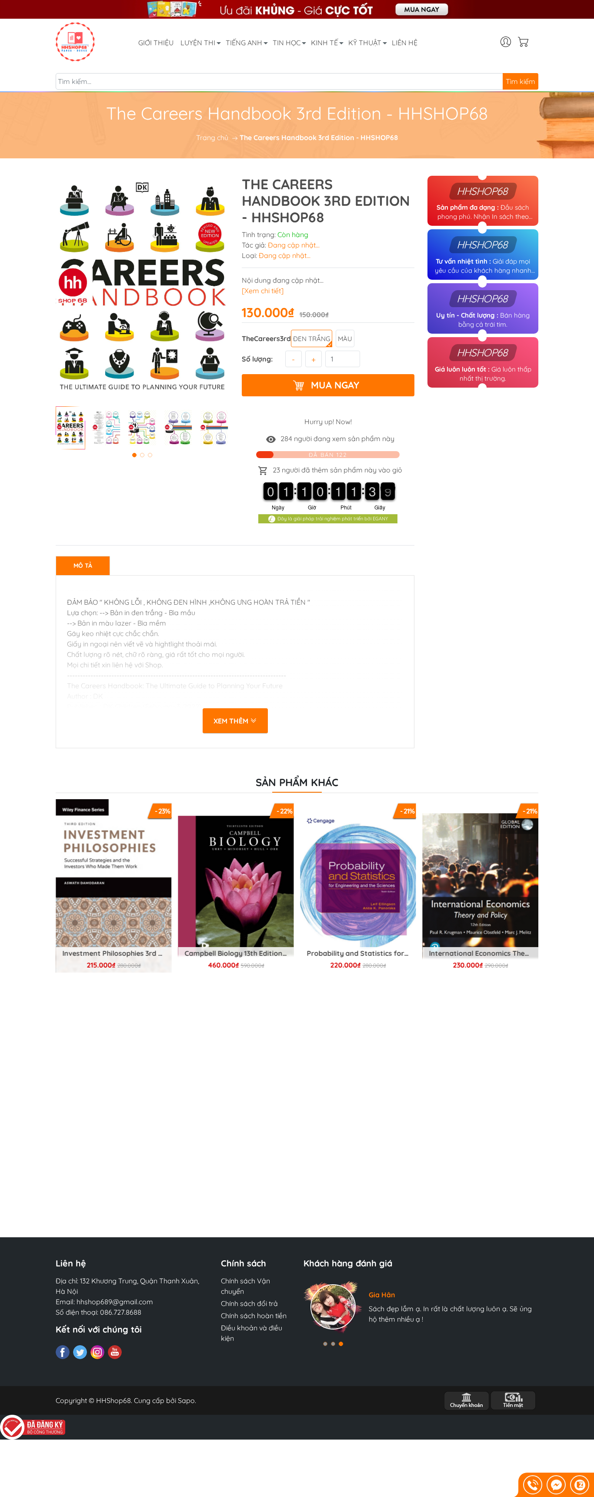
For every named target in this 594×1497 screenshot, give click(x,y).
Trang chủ (212, 137)
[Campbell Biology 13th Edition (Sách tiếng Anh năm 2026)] (113, 886)
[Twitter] (80, 1352)
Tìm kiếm (520, 81)
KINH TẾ (324, 42)
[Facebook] (63, 1352)
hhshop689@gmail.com (115, 1301)
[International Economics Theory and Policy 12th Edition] (358, 886)
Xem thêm (232, 721)
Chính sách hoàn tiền (254, 1315)
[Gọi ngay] (532, 1484)
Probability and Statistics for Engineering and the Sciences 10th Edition (239, 953)
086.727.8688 (120, 1312)
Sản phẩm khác (297, 782)
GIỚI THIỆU (156, 42)
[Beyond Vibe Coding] (480, 886)
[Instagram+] (97, 1352)
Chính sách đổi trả (249, 1303)
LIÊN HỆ (404, 42)
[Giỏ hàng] (526, 41)
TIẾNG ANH (244, 42)
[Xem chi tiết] (263, 290)
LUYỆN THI (197, 42)
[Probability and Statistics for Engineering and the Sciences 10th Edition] (236, 886)
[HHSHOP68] (75, 41)
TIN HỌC (286, 42)
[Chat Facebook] (556, 1484)
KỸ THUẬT (364, 42)
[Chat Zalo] (579, 1484)
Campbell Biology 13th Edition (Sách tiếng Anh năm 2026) (117, 953)
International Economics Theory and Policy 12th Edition (362, 953)
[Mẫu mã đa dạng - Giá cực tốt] (297, 9)
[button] (134, 455)
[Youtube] (115, 1352)
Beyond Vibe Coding (480, 953)
